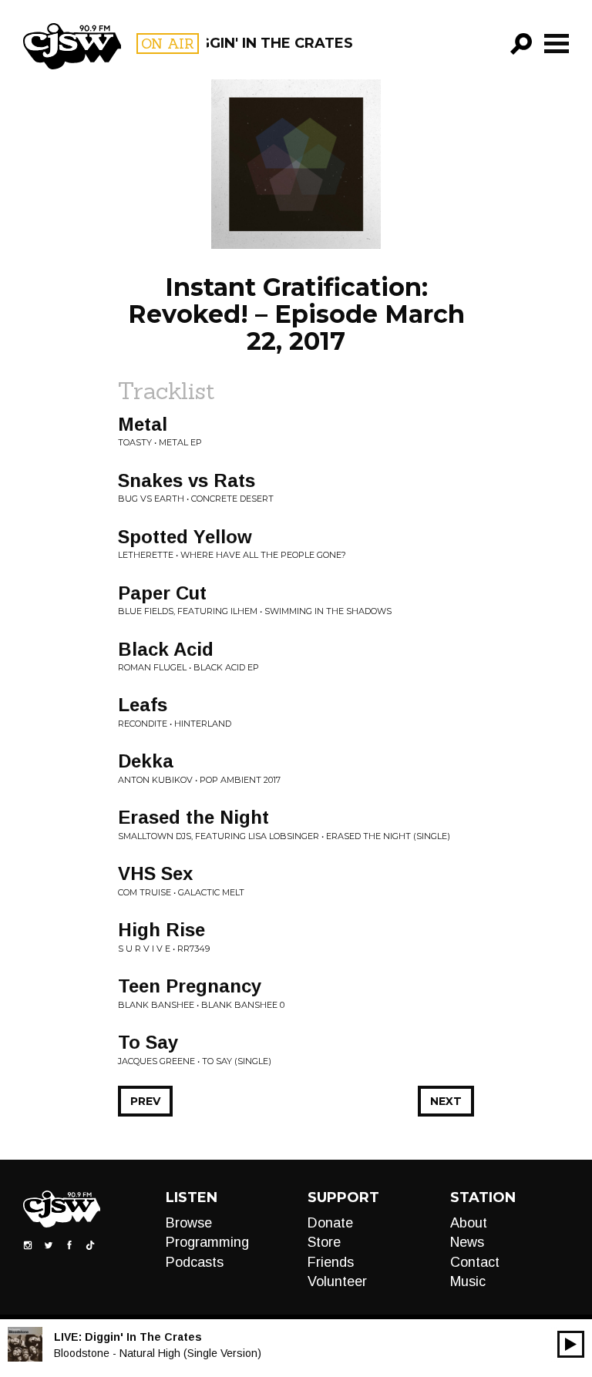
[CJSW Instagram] (27, 1244)
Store (324, 1242)
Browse (189, 1223)
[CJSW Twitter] (48, 1244)
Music (468, 1281)
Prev (145, 1101)
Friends (331, 1262)
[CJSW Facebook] (69, 1244)
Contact (475, 1262)
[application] (570, 1344)
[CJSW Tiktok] (90, 1244)
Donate (330, 1223)
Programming (207, 1242)
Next (446, 1101)
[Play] (570, 1344)
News (467, 1242)
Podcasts (195, 1262)
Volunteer (337, 1281)
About (468, 1223)
